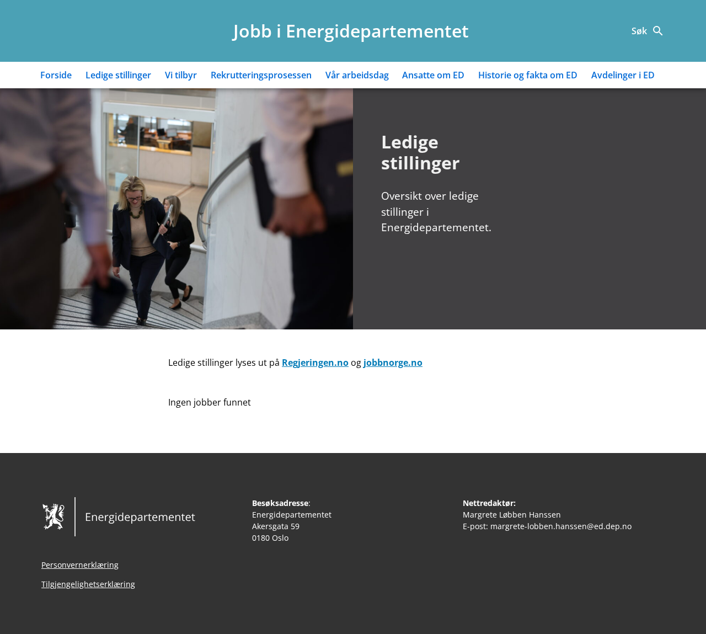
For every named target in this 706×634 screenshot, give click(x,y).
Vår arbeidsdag (357, 75)
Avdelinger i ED (623, 75)
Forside (56, 75)
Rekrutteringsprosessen (261, 75)
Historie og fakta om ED (527, 75)
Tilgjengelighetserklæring (88, 584)
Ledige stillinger (118, 75)
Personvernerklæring (80, 565)
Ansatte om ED (433, 75)
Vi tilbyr (181, 75)
